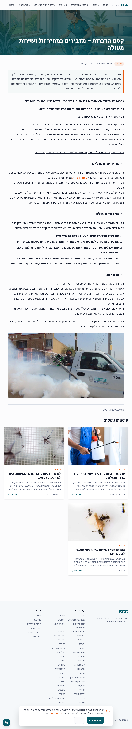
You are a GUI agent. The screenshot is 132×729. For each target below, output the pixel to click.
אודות (11, 5)
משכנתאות (60, 669)
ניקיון (62, 673)
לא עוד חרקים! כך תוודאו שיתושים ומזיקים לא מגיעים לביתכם (35, 476)
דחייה (80, 720)
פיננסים (61, 690)
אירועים (63, 5)
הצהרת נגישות (34, 632)
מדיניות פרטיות (34, 624)
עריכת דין (60, 685)
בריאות (81, 639)
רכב (83, 698)
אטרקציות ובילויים (80, 5)
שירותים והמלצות (57, 698)
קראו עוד (78, 494)
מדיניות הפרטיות (56, 713)
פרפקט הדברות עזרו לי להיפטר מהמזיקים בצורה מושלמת (99, 476)
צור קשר (37, 620)
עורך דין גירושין (78, 681)
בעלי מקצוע (59, 635)
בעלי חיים (80, 635)
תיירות (62, 702)
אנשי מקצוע (24, 5)
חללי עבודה (60, 652)
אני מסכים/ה (95, 720)
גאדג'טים (61, 639)
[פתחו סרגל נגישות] (6, 722)
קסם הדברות (79, 178)
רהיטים (62, 694)
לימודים (61, 665)
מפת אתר (36, 636)
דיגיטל (82, 644)
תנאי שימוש (35, 628)
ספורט (62, 677)
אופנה (96, 5)
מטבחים (81, 669)
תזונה (82, 702)
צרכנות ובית (79, 694)
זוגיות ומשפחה (58, 648)
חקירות (81, 656)
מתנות (82, 673)
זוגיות (82, 648)
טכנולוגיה (80, 660)
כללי (63, 660)
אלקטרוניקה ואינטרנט (44, 5)
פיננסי (82, 690)
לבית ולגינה (79, 665)
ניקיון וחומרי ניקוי (77, 677)
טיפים (62, 656)
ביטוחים (61, 631)
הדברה (119, 63)
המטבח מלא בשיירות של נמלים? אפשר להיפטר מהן (100, 552)
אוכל (105, 5)
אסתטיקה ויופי (78, 631)
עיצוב (62, 681)
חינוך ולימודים (78, 652)
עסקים (81, 685)
